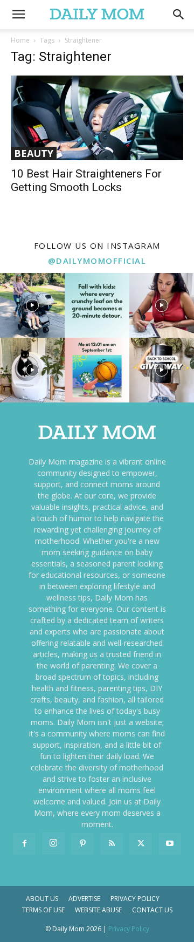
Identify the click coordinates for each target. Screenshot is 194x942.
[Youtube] (170, 844)
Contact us (152, 909)
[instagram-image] (32, 305)
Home (20, 40)
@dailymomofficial (97, 260)
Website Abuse (98, 909)
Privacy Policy (135, 898)
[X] (140, 844)
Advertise (84, 898)
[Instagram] (53, 843)
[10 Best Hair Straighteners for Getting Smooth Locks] (97, 118)
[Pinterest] (82, 844)
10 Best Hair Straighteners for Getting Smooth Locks (86, 180)
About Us (42, 898)
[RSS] (111, 844)
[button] (179, 14)
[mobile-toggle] (18, 14)
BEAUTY (33, 153)
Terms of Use (43, 909)
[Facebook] (24, 844)
